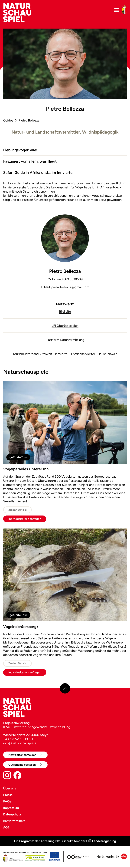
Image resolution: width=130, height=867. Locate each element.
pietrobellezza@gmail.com (70, 287)
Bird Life (65, 311)
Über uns (9, 788)
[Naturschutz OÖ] (111, 856)
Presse (8, 795)
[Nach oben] (65, 688)
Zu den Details (17, 510)
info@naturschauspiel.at (20, 743)
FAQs (7, 801)
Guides (8, 120)
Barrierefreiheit (14, 821)
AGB (6, 827)
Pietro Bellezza (29, 120)
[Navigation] (116, 10)
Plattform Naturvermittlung (65, 340)
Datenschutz (12, 814)
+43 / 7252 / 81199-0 (18, 739)
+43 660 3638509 (70, 279)
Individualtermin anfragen (24, 519)
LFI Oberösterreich (65, 326)
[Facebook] (17, 776)
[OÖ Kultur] (78, 856)
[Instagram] (7, 776)
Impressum (11, 808)
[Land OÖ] (31, 856)
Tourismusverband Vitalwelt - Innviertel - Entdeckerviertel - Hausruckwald (65, 354)
